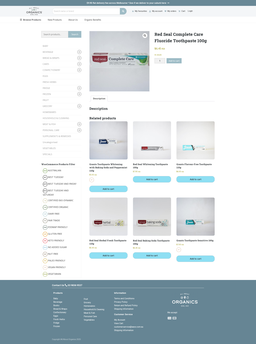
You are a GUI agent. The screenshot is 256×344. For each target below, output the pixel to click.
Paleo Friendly (54, 260)
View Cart (118, 323)
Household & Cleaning (94, 309)
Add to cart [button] (108, 189)
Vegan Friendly (55, 267)
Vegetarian (52, 273)
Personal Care (90, 316)
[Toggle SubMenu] (79, 52)
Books (56, 305)
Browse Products (30, 19)
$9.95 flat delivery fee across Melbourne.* (126, 3)
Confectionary (59, 312)
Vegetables (89, 320)
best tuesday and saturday (56, 192)
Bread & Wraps (60, 309)
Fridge (56, 323)
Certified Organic (56, 207)
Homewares (89, 306)
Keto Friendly (54, 240)
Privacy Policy (120, 302)
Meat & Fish (89, 313)
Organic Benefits (92, 19)
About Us (73, 19)
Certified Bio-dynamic (59, 200)
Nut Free (51, 253)
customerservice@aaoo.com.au (128, 327)
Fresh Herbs (59, 319)
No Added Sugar (55, 247)
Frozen (56, 326)
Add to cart (174, 60)
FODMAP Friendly (55, 227)
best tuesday (54, 177)
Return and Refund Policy (126, 305)
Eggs (55, 316)
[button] (145, 35)
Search (74, 34)
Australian (52, 170)
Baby (55, 298)
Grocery (87, 302)
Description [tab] (99, 98)
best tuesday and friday (60, 183)
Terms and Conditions (124, 298)
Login (190, 11)
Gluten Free (53, 233)
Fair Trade (52, 220)
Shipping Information (123, 309)
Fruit (86, 299)
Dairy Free (52, 213)
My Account (119, 320)
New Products (55, 19)
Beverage (57, 302)
